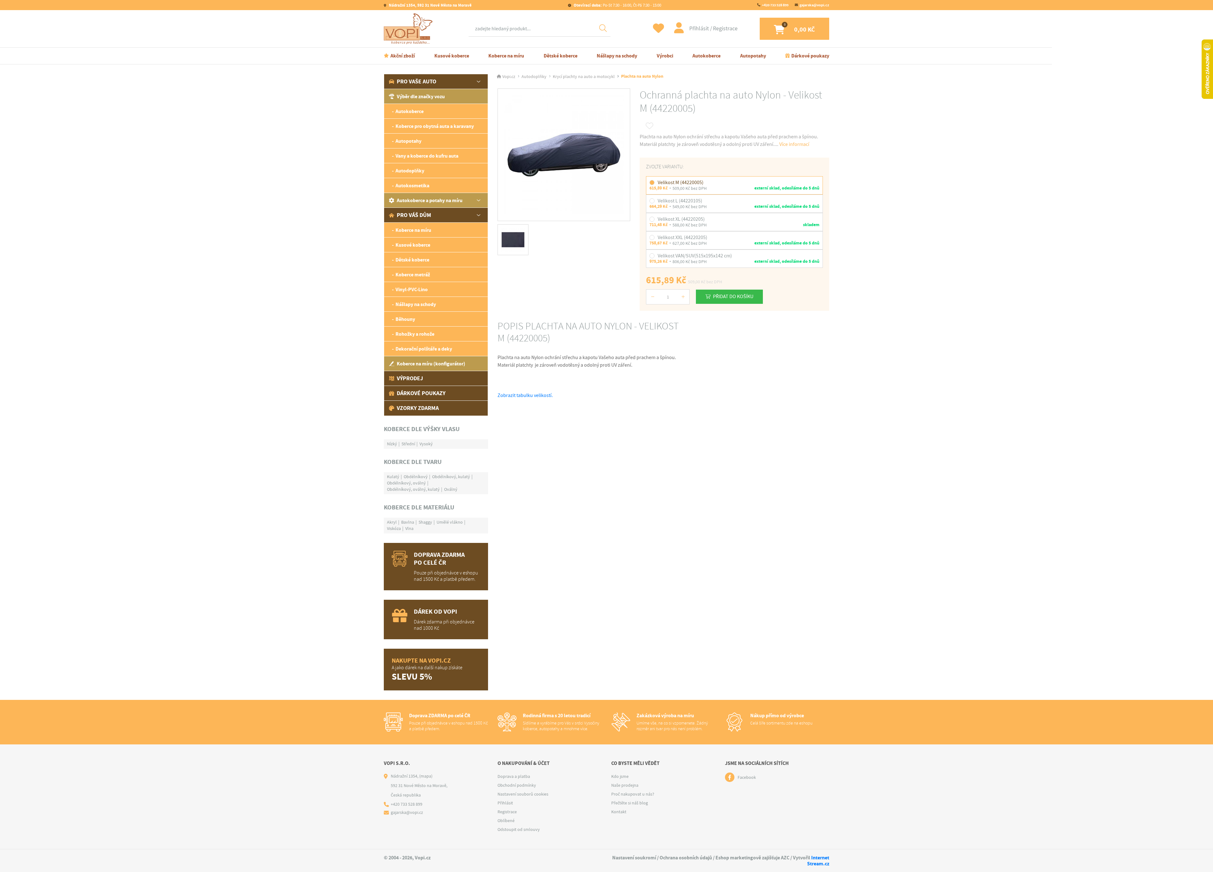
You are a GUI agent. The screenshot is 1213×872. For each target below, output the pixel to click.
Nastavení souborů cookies (523, 794)
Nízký (392, 444)
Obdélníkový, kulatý (451, 476)
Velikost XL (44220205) (681, 219)
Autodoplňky (409, 170)
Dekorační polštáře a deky (423, 349)
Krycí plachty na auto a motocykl (584, 76)
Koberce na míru (506, 55)
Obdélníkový (416, 476)
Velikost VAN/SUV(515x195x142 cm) (695, 256)
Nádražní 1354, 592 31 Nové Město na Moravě (430, 5)
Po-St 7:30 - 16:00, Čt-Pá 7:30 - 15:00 (617, 5)
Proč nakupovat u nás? (632, 794)
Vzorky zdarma (418, 408)
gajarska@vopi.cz (814, 5)
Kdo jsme (620, 776)
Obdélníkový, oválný (406, 483)
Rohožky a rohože (414, 334)
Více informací (794, 144)
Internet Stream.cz (818, 860)
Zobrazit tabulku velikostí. (525, 395)
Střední (408, 444)
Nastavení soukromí (634, 857)
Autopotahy (753, 55)
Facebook (747, 777)
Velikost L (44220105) (680, 201)
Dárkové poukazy (810, 55)
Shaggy (425, 522)
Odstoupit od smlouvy (519, 829)
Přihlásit (699, 28)
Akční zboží (402, 55)
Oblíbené (506, 820)
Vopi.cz (508, 76)
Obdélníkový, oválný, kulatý (413, 489)
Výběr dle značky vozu (421, 96)
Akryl (392, 522)
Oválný (450, 489)
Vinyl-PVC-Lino (411, 289)
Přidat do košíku (733, 296)
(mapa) (425, 776)
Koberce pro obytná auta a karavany (434, 126)
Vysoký (426, 444)
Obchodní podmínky (517, 785)
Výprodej (410, 378)
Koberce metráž (412, 274)
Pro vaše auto (416, 81)
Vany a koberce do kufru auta (426, 156)
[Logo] (410, 28)
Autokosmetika (412, 185)
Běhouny (405, 319)
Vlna (409, 528)
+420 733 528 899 (775, 5)
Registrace (725, 28)
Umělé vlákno (450, 522)
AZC (785, 857)
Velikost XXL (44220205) (682, 237)
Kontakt (618, 812)
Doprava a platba (514, 776)
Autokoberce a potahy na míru (429, 200)
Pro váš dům (414, 215)
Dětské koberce (560, 55)
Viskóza (394, 528)
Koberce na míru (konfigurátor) (431, 363)
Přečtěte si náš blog (629, 803)
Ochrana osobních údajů (686, 857)
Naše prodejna (624, 785)
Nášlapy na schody (617, 55)
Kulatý (393, 476)
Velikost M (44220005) (680, 182)
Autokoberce (706, 55)
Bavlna (407, 522)
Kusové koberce (451, 55)
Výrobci (665, 55)
